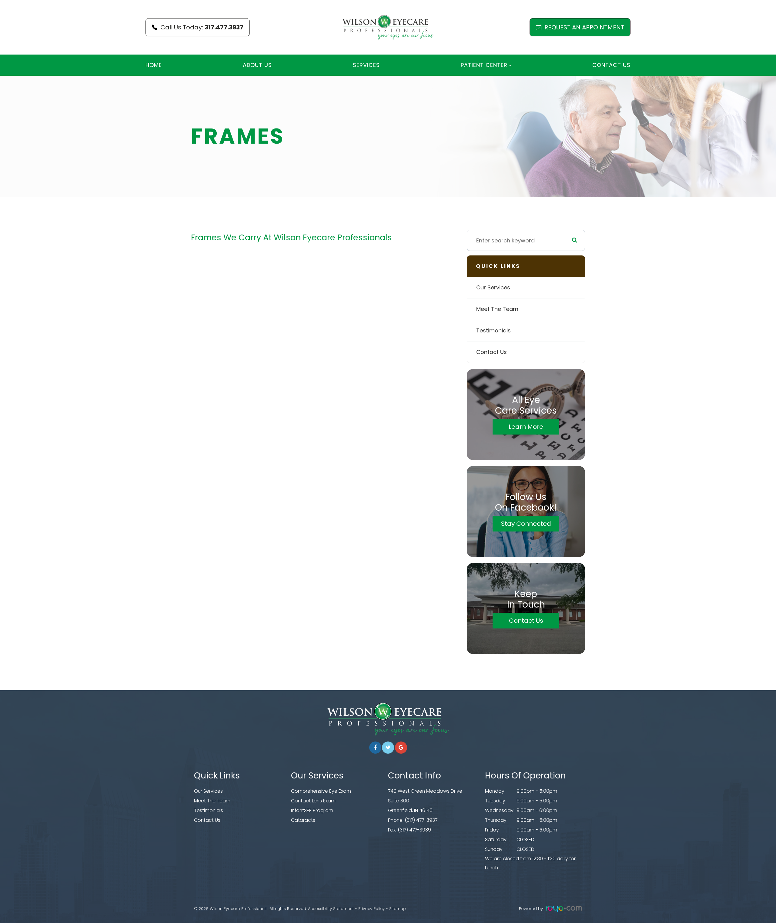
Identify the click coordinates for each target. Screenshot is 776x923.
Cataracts (303, 820)
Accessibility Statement (331, 908)
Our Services (493, 287)
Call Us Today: (201, 27)
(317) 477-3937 (421, 820)
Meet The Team (497, 309)
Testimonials (493, 330)
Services (366, 65)
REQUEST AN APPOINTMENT (584, 27)
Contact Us (611, 65)
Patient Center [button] (484, 65)
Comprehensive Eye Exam (321, 791)
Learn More (526, 426)
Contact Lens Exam (313, 800)
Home (154, 65)
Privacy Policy (371, 908)
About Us (257, 65)
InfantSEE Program (312, 810)
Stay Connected (526, 523)
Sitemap (397, 908)
